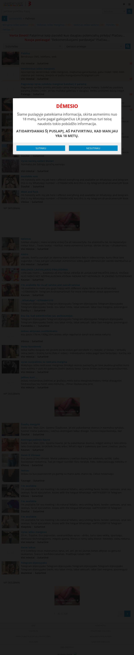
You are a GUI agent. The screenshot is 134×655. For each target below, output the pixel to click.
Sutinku (41, 148)
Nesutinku (93, 148)
